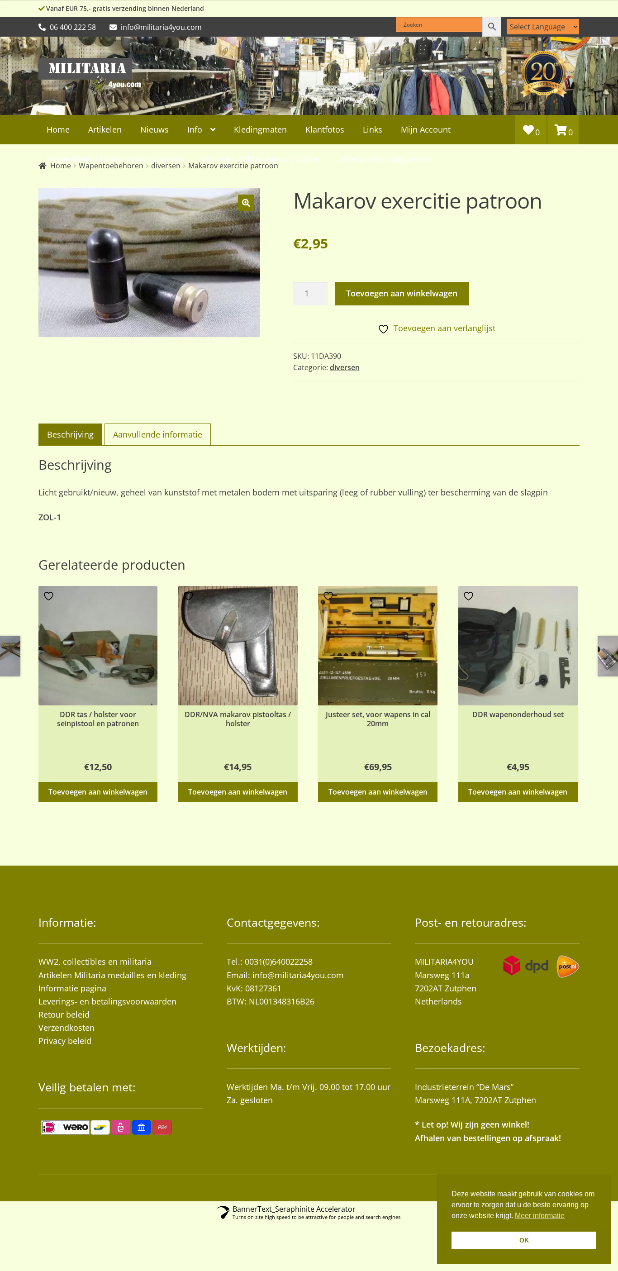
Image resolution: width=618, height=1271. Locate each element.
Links (372, 129)
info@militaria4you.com (298, 975)
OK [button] (524, 1240)
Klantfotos (324, 129)
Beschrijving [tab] (70, 434)
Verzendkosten (66, 1027)
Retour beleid (64, 1014)
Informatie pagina (72, 988)
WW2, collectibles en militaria (95, 961)
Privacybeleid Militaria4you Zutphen (115, 158)
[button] (246, 203)
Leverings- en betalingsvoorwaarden (107, 1001)
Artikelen (105, 129)
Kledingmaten (260, 129)
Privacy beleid (64, 1040)
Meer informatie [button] (540, 1215)
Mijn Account (426, 129)
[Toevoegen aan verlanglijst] (50, 596)
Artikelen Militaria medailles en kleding (112, 975)
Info (194, 129)
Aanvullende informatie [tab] (157, 434)
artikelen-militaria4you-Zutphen (262, 158)
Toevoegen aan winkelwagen (401, 293)
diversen (345, 367)
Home (58, 129)
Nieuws (154, 129)
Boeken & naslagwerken (386, 158)
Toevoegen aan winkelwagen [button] (97, 792)
